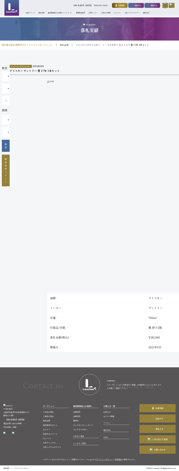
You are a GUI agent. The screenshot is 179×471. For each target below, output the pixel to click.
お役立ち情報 (105, 13)
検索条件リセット (6, 170)
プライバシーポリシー (104, 459)
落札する (154, 5)
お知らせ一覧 (109, 405)
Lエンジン (117, 13)
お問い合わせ (160, 449)
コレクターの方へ (80, 429)
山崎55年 (77, 416)
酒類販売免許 (80, 13)
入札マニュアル (49, 443)
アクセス (107, 423)
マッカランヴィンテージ (83, 425)
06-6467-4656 (83, 5)
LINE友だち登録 (160, 439)
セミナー (46, 429)
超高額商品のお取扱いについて (58, 13)
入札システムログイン (132, 13)
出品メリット (30, 13)
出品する (138, 5)
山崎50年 (77, 412)
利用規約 (118, 459)
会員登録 (121, 5)
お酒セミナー (93, 13)
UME (105, 437)
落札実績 (41, 13)
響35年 (76, 421)
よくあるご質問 (79, 443)
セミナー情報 (108, 416)
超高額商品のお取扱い (83, 405)
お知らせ (107, 412)
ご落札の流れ (48, 416)
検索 (6, 145)
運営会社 (146, 13)
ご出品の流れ (48, 412)
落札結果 (46, 421)
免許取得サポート (50, 425)
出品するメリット (50, 434)
